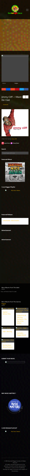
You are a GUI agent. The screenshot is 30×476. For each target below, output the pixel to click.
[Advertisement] (15, 35)
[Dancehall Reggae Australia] (15, 10)
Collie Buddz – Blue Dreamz (11, 220)
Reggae (16, 83)
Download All (5, 104)
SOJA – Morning (7, 331)
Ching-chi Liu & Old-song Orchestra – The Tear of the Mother (22, 319)
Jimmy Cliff (14, 139)
